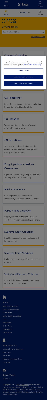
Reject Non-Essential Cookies (23, 83)
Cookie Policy (37, 64)
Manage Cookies (23, 70)
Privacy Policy (28, 64)
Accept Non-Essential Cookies (23, 77)
